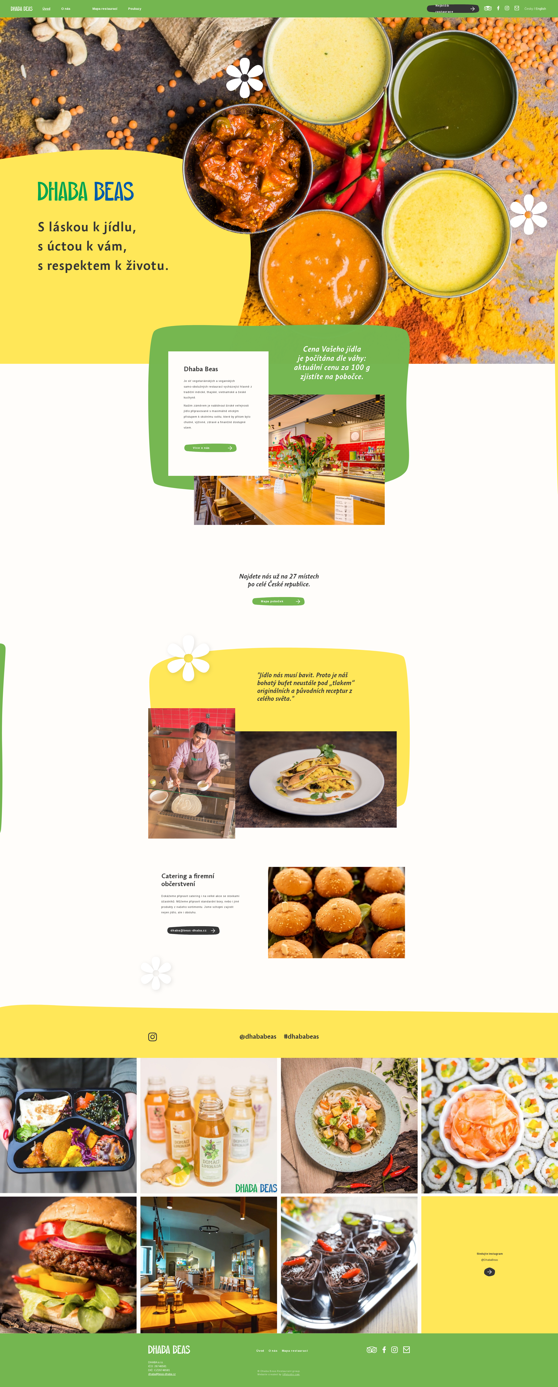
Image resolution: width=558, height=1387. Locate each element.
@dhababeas (257, 1037)
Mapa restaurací (104, 8)
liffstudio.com (291, 1374)
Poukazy (134, 8)
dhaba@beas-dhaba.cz (162, 1374)
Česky (528, 8)
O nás (65, 8)
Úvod (46, 8)
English (541, 8)
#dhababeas (301, 1037)
